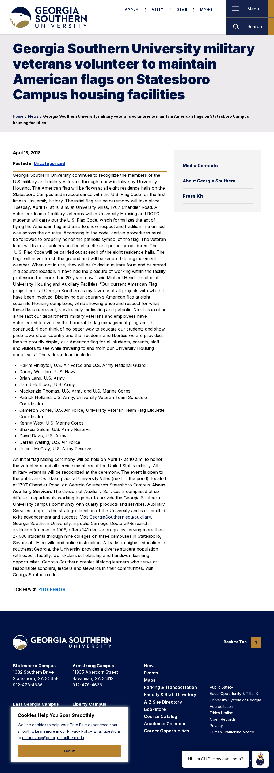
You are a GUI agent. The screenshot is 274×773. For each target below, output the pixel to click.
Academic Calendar (165, 723)
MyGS (206, 9)
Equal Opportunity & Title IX (234, 693)
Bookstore (155, 709)
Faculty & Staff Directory (170, 694)
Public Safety (221, 687)
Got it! (69, 751)
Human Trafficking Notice (232, 732)
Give (182, 9)
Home (18, 116)
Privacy (216, 725)
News (33, 116)
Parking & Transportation (170, 687)
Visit (158, 9)
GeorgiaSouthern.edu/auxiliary (120, 517)
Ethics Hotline (221, 713)
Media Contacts (200, 165)
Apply (132, 9)
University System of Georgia (235, 700)
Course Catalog (160, 716)
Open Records (223, 719)
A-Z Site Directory (163, 702)
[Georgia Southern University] (48, 17)
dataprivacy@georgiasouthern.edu (53, 737)
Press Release (52, 589)
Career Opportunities (166, 730)
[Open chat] (260, 759)
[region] (69, 734)
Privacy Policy (79, 731)
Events (151, 673)
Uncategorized (49, 163)
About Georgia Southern (209, 180)
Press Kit (193, 196)
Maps (149, 680)
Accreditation (221, 706)
